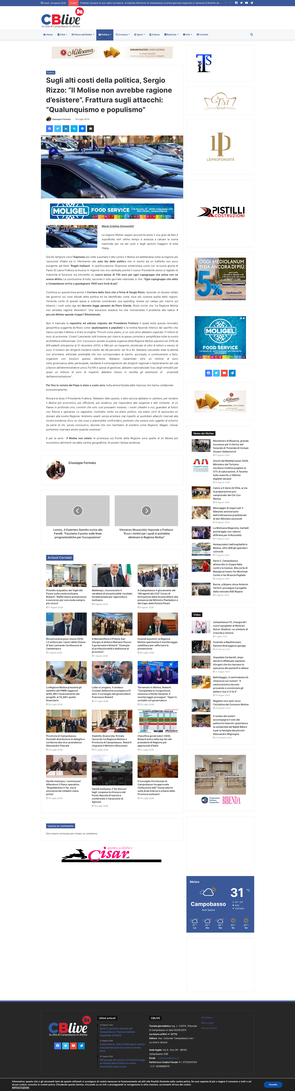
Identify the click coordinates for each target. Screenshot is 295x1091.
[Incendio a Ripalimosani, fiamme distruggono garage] (201, 646)
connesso (64, 833)
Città (62, 34)
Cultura (155, 34)
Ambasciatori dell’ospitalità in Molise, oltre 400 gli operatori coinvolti (230, 548)
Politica (105, 34)
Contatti (203, 34)
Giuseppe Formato (61, 119)
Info (187, 34)
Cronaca (123, 34)
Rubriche (171, 34)
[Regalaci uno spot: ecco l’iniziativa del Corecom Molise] (201, 705)
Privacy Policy (209, 1028)
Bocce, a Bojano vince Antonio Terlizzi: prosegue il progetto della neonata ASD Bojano (230, 588)
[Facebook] (49, 128)
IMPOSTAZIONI (20, 1087)
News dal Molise (83, 34)
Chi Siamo (206, 1017)
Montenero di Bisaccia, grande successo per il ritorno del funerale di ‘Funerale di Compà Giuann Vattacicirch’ (138, 3)
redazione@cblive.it (168, 1058)
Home (49, 34)
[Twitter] (57, 128)
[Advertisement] (184, 17)
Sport (139, 34)
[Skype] (74, 128)
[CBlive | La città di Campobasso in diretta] (62, 17)
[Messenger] (82, 128)
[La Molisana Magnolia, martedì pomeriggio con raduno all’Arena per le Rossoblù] (201, 532)
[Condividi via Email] (90, 128)
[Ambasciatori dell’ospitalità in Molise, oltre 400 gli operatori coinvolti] (201, 549)
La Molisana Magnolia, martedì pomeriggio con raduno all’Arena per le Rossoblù (231, 531)
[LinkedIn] (65, 128)
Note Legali (207, 1022)
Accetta (273, 1084)
